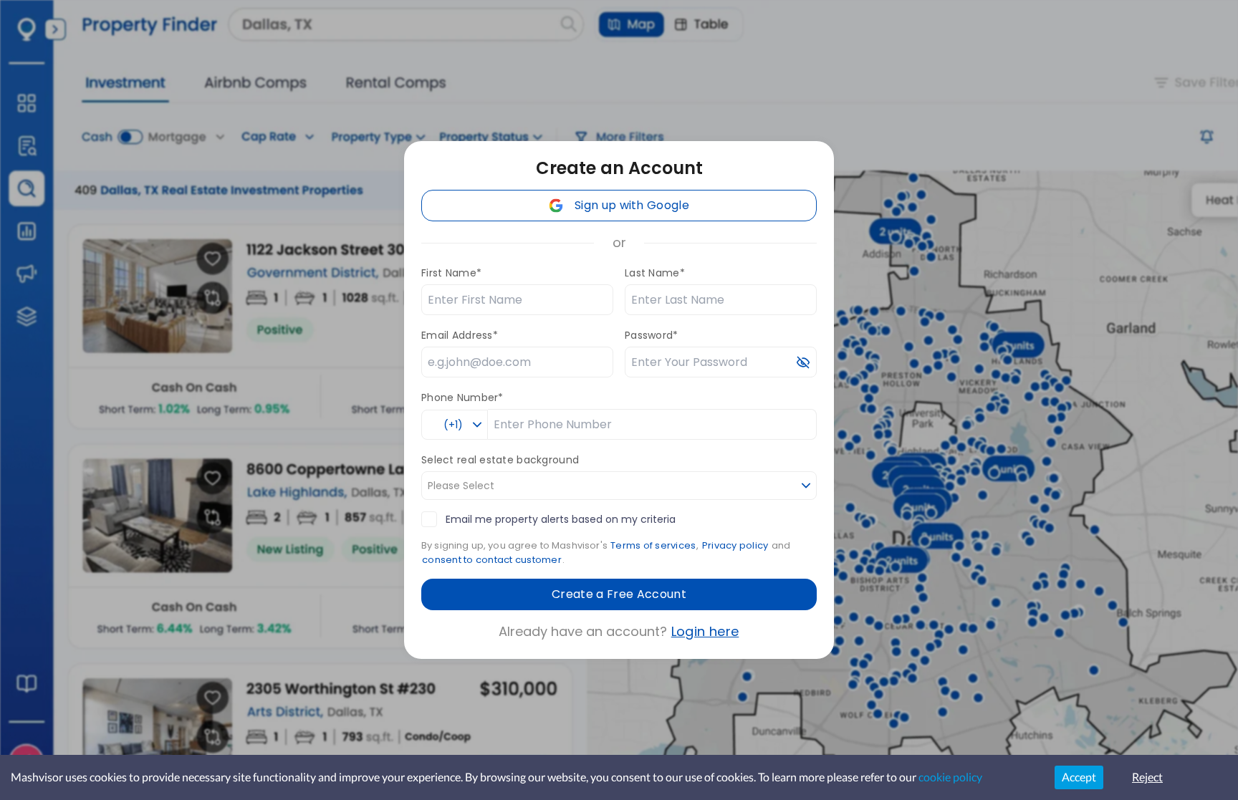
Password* (651, 335)
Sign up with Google (632, 205)
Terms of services (653, 545)
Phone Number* (462, 397)
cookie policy (950, 777)
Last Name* (655, 273)
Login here (705, 631)
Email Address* (459, 335)
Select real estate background (500, 460)
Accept (1079, 777)
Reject (1147, 777)
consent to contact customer (492, 560)
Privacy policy (735, 545)
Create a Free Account (619, 594)
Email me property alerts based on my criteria (561, 519)
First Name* (451, 273)
